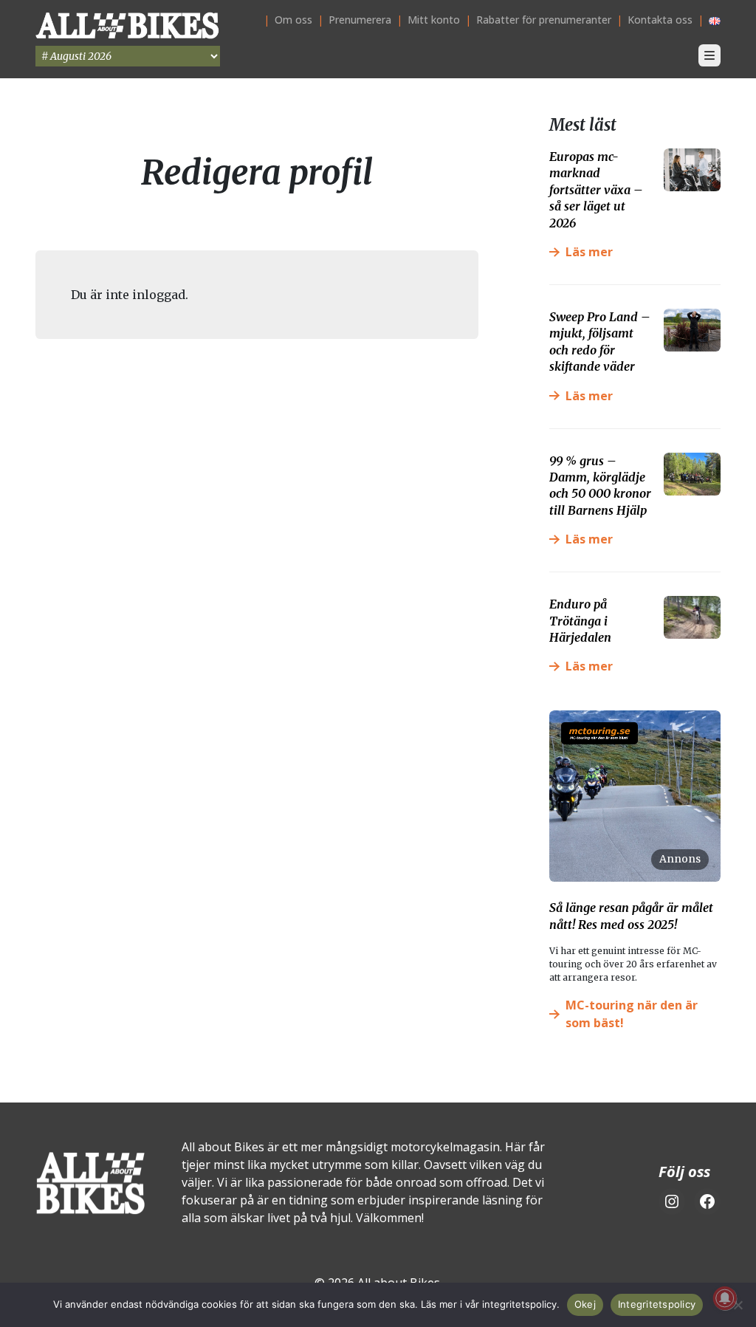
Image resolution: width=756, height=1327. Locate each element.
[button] (709, 55)
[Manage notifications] (725, 1298)
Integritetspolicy (656, 1304)
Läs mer (589, 252)
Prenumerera (360, 20)
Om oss (293, 20)
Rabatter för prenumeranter (543, 20)
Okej (585, 1304)
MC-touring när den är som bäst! (632, 1014)
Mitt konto (434, 20)
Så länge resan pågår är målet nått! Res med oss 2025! (631, 915)
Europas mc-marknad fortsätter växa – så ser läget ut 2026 (596, 189)
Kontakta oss (660, 20)
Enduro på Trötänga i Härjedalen (580, 621)
